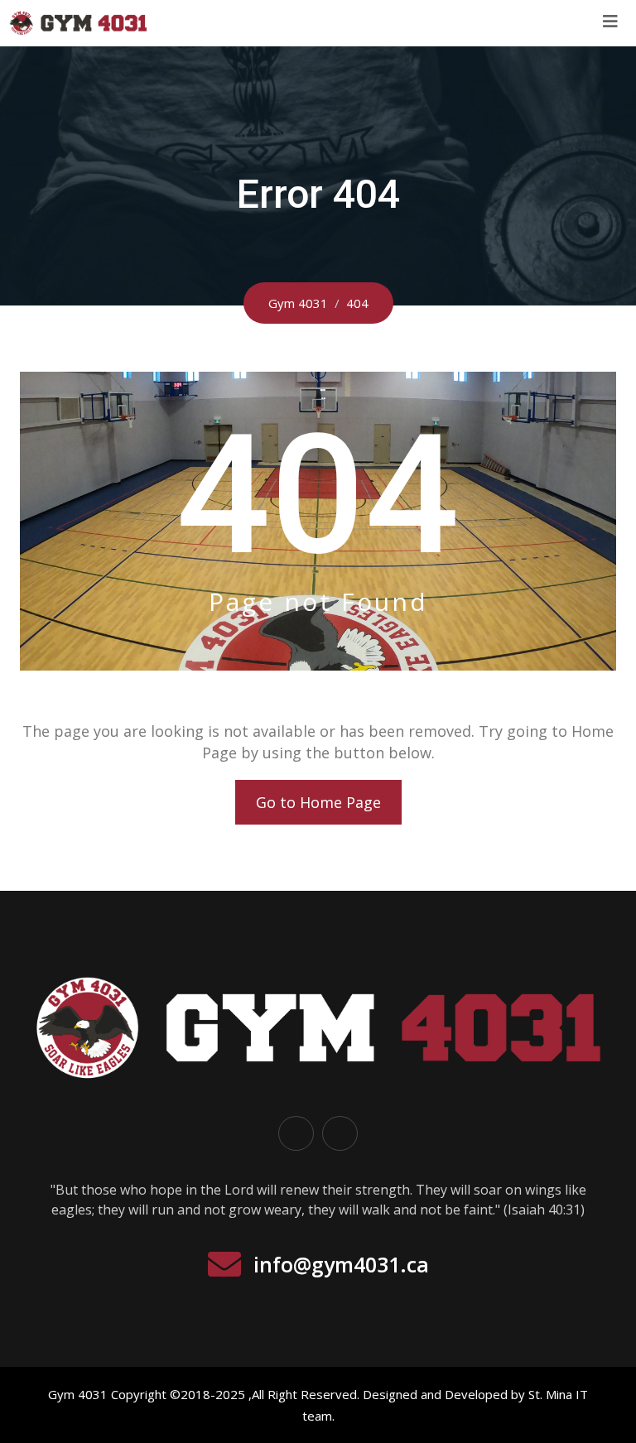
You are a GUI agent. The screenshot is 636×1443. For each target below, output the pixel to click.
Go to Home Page (318, 802)
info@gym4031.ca (341, 1264)
